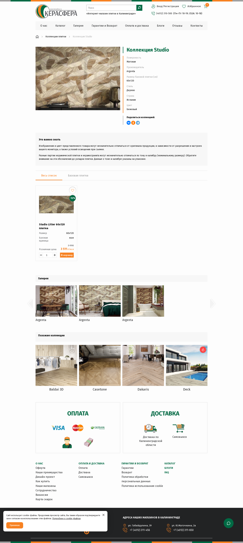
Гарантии (128, 467)
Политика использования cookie (142, 485)
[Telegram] (138, 123)
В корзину (67, 255)
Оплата (83, 467)
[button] (30, 304)
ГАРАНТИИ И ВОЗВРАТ (135, 463)
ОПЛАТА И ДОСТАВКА (91, 463)
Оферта (40, 467)
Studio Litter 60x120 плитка (52, 226)
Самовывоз (86, 476)
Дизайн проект (45, 476)
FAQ (166, 472)
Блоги (168, 467)
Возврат (127, 472)
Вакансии (42, 494)
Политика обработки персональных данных (136, 479)
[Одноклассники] (133, 123)
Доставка (84, 472)
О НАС (39, 463)
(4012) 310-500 (164, 13)
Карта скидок (44, 499)
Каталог (169, 463)
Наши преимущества (49, 472)
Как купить (43, 481)
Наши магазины (46, 485)
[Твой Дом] (37, 36)
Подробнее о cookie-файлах (66, 518)
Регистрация (171, 6)
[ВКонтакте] (129, 123)
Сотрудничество (46, 490)
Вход (159, 6)
